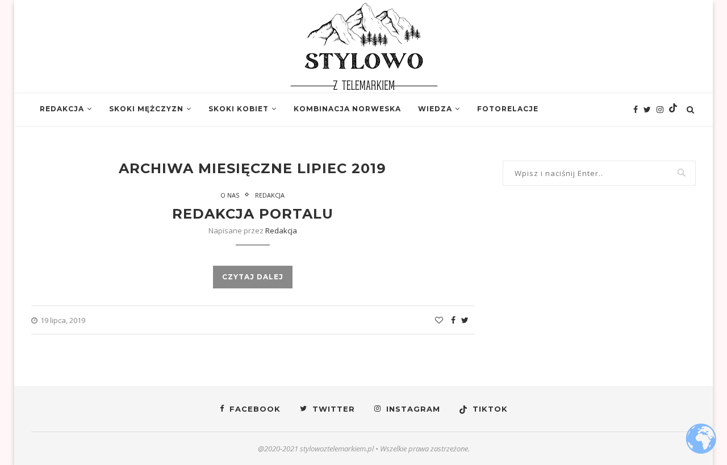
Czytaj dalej (252, 277)
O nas (229, 195)
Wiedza (435, 108)
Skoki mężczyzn (146, 108)
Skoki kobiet (238, 108)
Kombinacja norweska (347, 108)
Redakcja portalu (252, 214)
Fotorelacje (507, 108)
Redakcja (62, 108)
